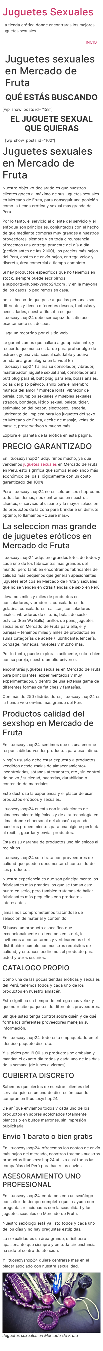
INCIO (91, 42)
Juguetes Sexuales (48, 12)
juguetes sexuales (40, 464)
